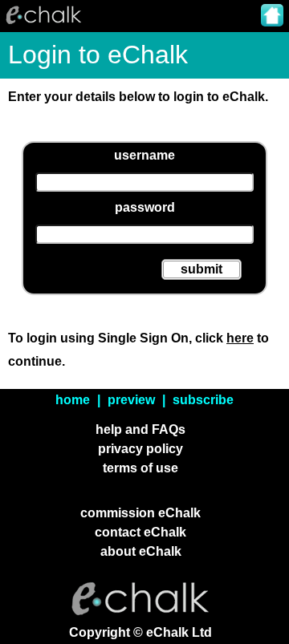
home (72, 400)
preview (131, 400)
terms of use (140, 468)
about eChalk (140, 551)
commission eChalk (140, 513)
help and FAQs (140, 429)
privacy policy (140, 449)
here (240, 338)
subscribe (203, 400)
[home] (272, 16)
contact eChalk (140, 532)
